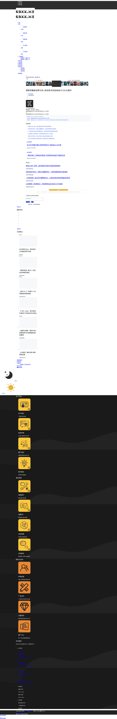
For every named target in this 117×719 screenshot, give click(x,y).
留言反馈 (20, 4)
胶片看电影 (30, 93)
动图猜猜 (21, 56)
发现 (19, 24)
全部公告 (19, 206)
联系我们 (37, 77)
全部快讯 (19, 228)
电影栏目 (20, 66)
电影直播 (20, 367)
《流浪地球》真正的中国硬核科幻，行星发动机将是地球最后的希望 (43, 131)
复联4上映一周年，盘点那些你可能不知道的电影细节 (39, 126)
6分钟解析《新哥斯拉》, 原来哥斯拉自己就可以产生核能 (40, 133)
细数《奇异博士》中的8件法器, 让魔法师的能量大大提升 (40, 136)
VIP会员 (20, 365)
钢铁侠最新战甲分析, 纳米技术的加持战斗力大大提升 (40, 118)
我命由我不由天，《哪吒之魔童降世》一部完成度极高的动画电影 (42, 128)
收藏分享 (19, 362)
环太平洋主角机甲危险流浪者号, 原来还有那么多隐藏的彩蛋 (41, 138)
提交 (32, 201)
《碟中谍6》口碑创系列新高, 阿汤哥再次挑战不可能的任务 (46, 155)
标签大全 (20, 3)
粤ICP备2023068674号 (22, 712)
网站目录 (20, 1)
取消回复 (27, 201)
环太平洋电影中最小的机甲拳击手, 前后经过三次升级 (44, 145)
